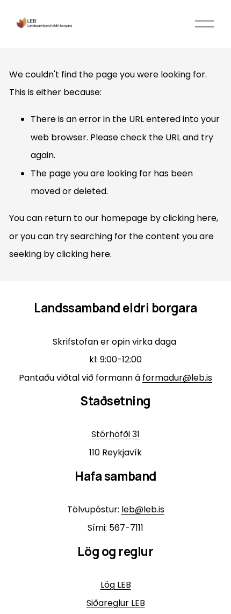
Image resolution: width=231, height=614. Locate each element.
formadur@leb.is (177, 378)
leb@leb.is (142, 509)
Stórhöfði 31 (115, 434)
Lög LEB (115, 585)
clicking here (189, 218)
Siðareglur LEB (115, 603)
